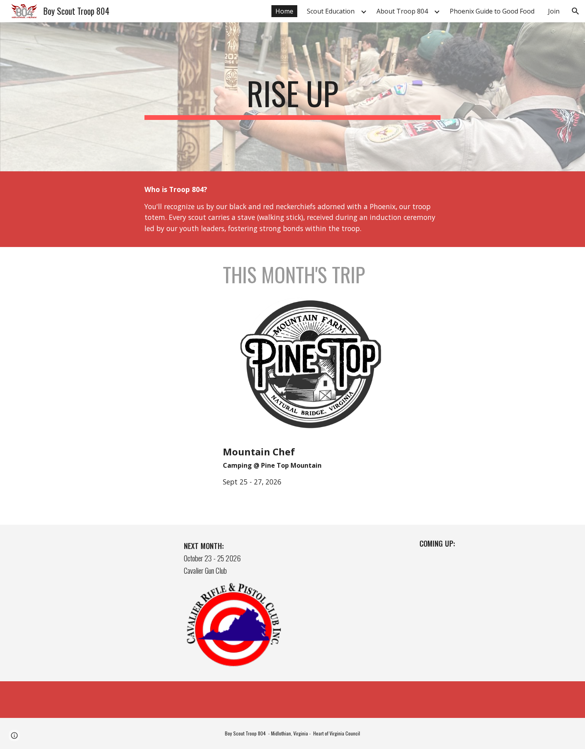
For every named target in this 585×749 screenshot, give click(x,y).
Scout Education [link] (331, 11)
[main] (292, 97)
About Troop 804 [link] (402, 11)
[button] (575, 11)
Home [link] (284, 11)
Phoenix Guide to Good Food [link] (492, 11)
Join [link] (554, 11)
